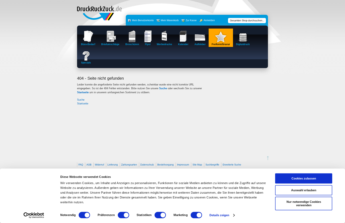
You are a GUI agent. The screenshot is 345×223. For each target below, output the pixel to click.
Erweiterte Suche (232, 164)
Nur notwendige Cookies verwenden (304, 203)
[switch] (123, 215)
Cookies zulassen (303, 178)
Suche (163, 88)
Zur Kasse (191, 20)
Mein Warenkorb (170, 20)
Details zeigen (219, 215)
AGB (88, 164)
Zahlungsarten (129, 164)
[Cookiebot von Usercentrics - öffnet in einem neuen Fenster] (33, 215)
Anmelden (209, 20)
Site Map (197, 164)
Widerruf (99, 164)
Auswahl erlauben (303, 190)
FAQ (80, 164)
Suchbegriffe (212, 164)
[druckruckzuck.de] (99, 19)
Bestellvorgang (165, 164)
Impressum (183, 164)
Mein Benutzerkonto (143, 20)
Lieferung (112, 164)
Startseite (83, 92)
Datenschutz (147, 164)
